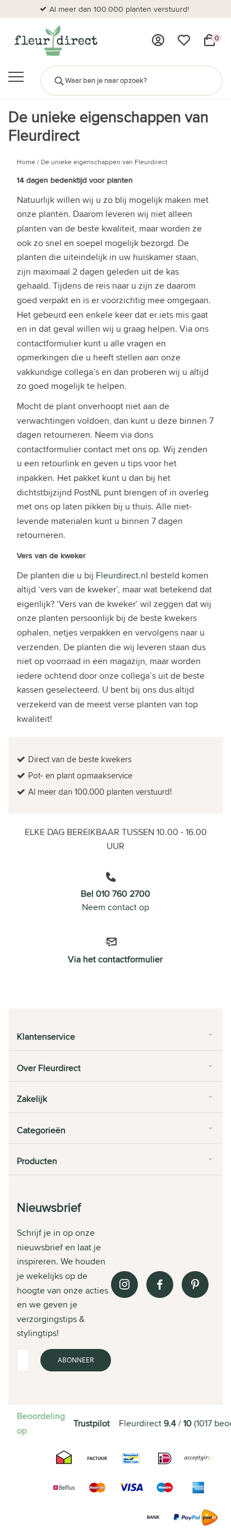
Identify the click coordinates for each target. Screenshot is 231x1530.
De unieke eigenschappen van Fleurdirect (104, 161)
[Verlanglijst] (184, 40)
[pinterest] (195, 1284)
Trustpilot (91, 1423)
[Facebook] (159, 1284)
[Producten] (158, 40)
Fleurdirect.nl (122, 575)
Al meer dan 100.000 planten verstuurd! (119, 9)
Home (26, 161)
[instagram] (124, 1284)
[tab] (115, 1040)
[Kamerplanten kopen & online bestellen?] (55, 40)
